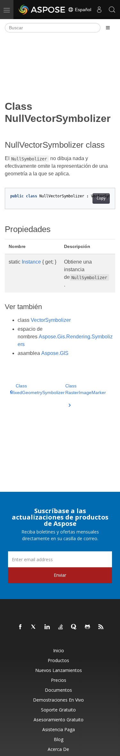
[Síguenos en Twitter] (34, 627)
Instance (31, 262)
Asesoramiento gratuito (59, 720)
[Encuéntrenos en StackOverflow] (61, 627)
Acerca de (58, 749)
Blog (58, 739)
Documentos (58, 690)
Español (82, 9)
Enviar (60, 575)
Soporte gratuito (58, 710)
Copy (101, 198)
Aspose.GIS (54, 353)
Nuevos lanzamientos (58, 670)
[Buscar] (112, 9)
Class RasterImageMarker (85, 389)
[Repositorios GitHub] (88, 627)
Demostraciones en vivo (58, 700)
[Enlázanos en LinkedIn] (47, 627)
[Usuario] (99, 9)
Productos (58, 660)
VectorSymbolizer (51, 320)
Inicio (58, 650)
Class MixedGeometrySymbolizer (37, 389)
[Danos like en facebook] (20, 627)
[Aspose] (42, 9)
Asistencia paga (58, 729)
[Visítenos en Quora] (74, 627)
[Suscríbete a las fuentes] (101, 627)
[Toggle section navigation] (108, 27)
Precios (58, 680)
